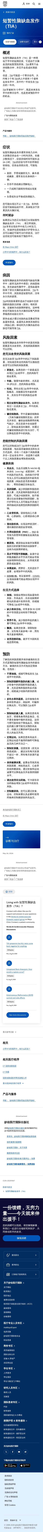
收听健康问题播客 (14, 1142)
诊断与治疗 (24, 42)
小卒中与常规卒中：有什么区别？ (16, 252)
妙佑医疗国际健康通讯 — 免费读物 (21, 1164)
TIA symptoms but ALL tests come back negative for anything (19, 944)
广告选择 (19, 119)
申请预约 (9, 262)
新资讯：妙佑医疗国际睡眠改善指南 (21, 1136)
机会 (12, 119)
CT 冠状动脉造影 (10, 1066)
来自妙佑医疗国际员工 (12, 810)
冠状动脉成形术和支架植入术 (15, 1078)
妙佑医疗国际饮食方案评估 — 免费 (21, 1158)
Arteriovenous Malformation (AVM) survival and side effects (19, 996)
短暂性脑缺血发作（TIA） (16, 1191)
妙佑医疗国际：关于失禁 (17, 1147)
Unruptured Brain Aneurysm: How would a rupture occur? (19, 970)
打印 (10, 892)
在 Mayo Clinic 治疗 (10, 247)
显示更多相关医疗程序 (12, 1083)
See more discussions (17, 1015)
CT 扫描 (6, 1072)
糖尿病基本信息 (13, 1153)
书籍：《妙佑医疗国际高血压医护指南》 (19, 136)
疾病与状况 (10, 12)
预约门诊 (10, 33)
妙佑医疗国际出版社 (16, 1128)
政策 (6, 119)
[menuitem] (10, 42)
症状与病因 (10, 42)
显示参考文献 (8, 1032)
